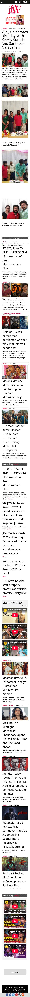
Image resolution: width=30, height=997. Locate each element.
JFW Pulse (6, 313)
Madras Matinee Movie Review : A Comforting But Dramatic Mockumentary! (12, 389)
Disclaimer (7, 989)
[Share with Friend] (19, 994)
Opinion (19, 313)
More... (10, 499)
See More (15, 972)
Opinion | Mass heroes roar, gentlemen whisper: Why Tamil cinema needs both (15, 340)
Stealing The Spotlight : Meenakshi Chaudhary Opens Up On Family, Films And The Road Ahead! (14, 735)
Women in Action (13, 299)
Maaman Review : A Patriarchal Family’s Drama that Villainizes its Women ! (14, 686)
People (10, 705)
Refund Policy (22, 989)
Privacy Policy (14, 989)
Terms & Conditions (18, 987)
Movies (5, 29)
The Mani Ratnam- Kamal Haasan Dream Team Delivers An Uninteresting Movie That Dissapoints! (13, 438)
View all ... (25, 605)
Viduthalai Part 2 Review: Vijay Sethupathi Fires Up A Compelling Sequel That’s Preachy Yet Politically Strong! (14, 834)
